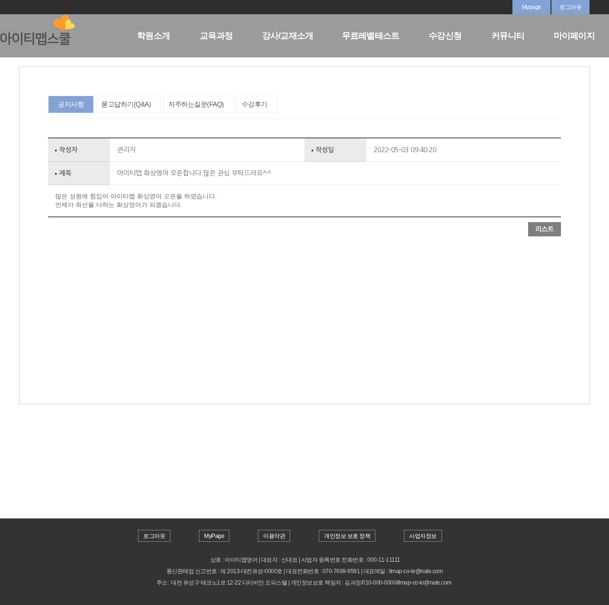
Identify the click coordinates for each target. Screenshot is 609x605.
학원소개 (153, 35)
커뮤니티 (507, 35)
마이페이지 (574, 35)
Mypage (531, 7)
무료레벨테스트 (371, 35)
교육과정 (216, 35)
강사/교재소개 (288, 35)
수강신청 (445, 35)
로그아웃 (570, 7)
